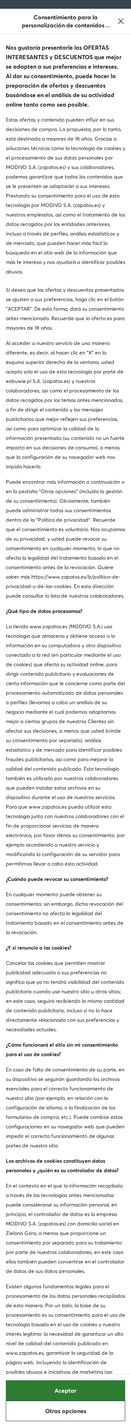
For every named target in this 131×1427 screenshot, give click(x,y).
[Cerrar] (121, 21)
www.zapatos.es (48, 626)
